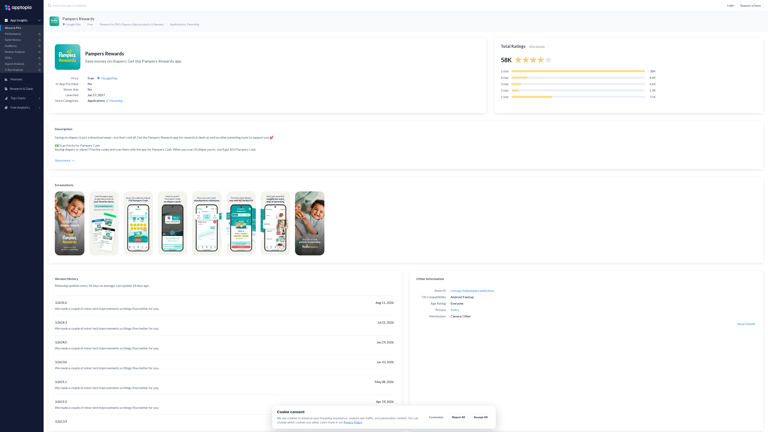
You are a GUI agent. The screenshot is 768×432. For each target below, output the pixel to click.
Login (730, 5)
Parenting (193, 24)
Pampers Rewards (78, 18)
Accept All (481, 417)
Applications (178, 24)
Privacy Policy (353, 422)
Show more (62, 160)
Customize (436, 417)
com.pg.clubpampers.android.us (472, 290)
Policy (455, 310)
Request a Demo (750, 5)
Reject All (458, 417)
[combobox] (288, 6)
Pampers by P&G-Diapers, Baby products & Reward (131, 24)
